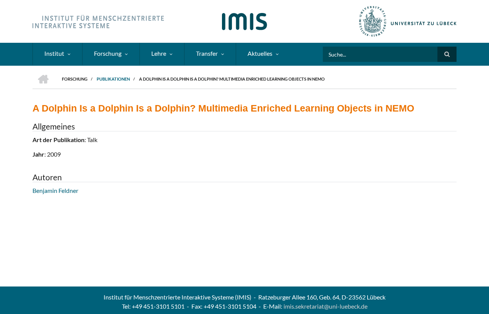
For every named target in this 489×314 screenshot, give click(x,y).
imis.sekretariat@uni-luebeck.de (325, 306)
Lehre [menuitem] (158, 53)
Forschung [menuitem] (107, 53)
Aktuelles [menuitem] (260, 53)
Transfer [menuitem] (207, 53)
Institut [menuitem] (54, 53)
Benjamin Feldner (55, 190)
